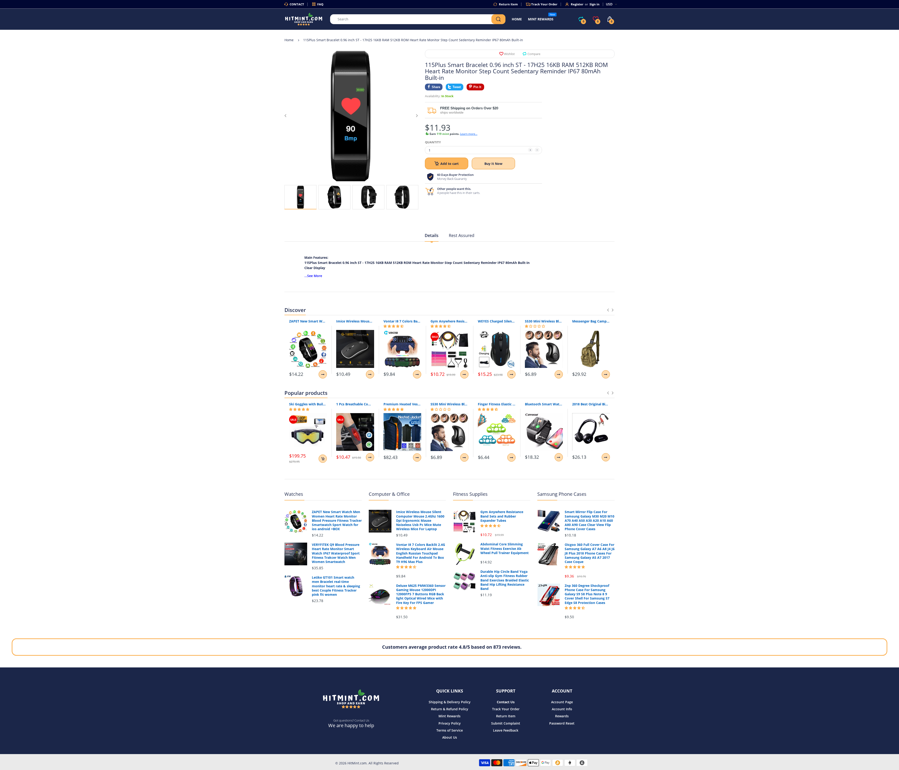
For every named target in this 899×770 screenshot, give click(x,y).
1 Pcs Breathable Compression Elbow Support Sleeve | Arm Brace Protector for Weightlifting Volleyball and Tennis (355, 404)
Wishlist (509, 54)
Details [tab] (431, 235)
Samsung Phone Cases (561, 494)
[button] (393, 326)
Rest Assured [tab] (461, 235)
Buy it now (493, 163)
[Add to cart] (323, 459)
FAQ (320, 4)
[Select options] (323, 374)
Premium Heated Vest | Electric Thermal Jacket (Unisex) (402, 404)
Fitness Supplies (470, 494)
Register (577, 4)
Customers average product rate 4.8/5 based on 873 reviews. (452, 647)
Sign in (595, 4)
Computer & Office (389, 494)
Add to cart (449, 163)
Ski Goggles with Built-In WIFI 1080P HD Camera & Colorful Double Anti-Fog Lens (308, 404)
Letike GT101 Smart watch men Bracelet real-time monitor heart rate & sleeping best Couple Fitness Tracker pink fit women (336, 586)
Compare (533, 54)
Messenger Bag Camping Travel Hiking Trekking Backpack (591, 321)
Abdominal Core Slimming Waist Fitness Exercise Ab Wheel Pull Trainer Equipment (504, 548)
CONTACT (297, 4)
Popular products (306, 392)
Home (289, 40)
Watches (293, 494)
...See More (313, 276)
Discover (295, 309)
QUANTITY (433, 142)
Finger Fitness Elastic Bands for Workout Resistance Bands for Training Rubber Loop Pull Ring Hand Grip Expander (497, 404)
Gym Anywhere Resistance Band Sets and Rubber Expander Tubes (449, 321)
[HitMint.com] (303, 19)
